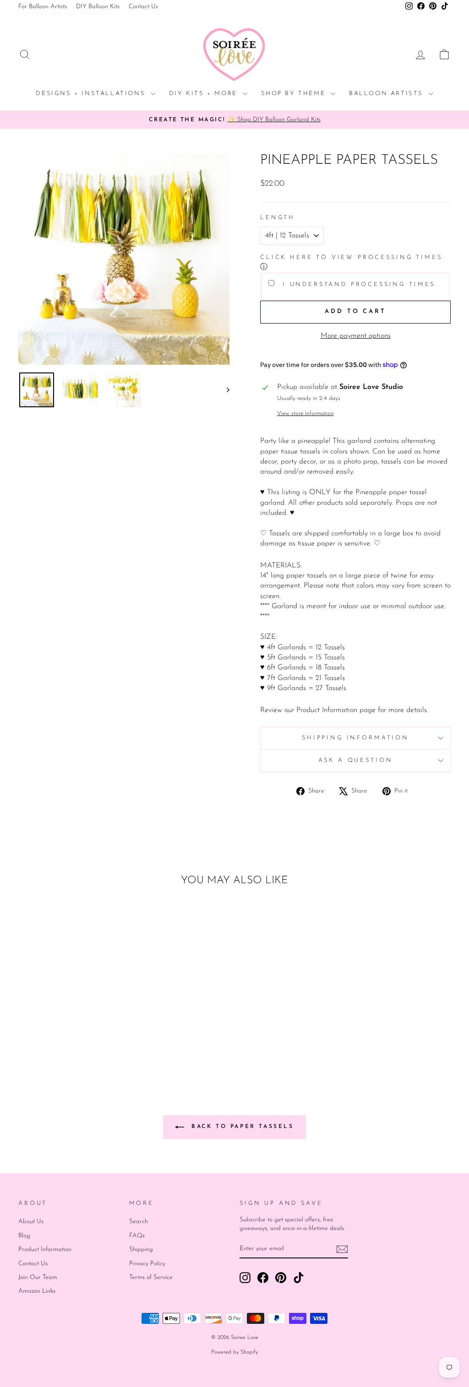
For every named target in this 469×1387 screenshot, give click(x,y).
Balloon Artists (387, 94)
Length (277, 218)
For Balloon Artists (42, 7)
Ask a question (355, 760)
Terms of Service (151, 1277)
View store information (305, 413)
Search (138, 1222)
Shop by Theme (294, 94)
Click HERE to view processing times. (352, 257)
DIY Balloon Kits (98, 7)
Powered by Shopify (234, 1352)
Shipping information (355, 738)
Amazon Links (36, 1291)
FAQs (137, 1236)
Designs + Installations (92, 94)
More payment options (356, 336)
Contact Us (143, 7)
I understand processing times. (358, 284)
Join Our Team (37, 1277)
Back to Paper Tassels (241, 1126)
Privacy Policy (147, 1264)
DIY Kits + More (204, 94)
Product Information (44, 1249)
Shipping (141, 1249)
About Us (31, 1222)
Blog (24, 1236)
